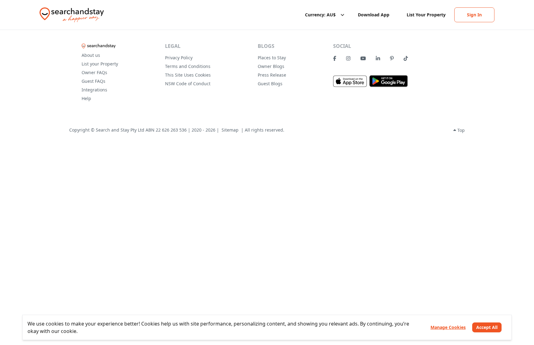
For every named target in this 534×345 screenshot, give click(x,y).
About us (91, 55)
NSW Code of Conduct (187, 83)
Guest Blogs (270, 83)
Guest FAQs (93, 81)
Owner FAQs (94, 72)
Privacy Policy (179, 58)
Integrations (94, 90)
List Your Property (426, 15)
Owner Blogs (271, 66)
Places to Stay (272, 58)
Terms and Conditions (187, 66)
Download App (373, 15)
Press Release (272, 75)
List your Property (100, 64)
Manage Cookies (448, 327)
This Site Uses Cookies (188, 75)
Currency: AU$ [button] (320, 15)
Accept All (487, 327)
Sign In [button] (474, 15)
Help (86, 98)
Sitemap (230, 130)
